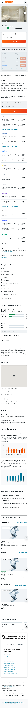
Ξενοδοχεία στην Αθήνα (9, 658)
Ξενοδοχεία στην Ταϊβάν (7, 703)
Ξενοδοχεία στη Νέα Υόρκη (10, 659)
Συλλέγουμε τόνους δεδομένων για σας (12, 693)
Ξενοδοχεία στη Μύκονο (9, 654)
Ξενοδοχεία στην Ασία (19, 702)
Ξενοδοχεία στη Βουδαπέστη (10, 673)
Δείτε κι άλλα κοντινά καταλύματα (22, 523)
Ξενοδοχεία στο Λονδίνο (9, 669)
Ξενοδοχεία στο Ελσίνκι (9, 661)
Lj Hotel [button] (3, 541)
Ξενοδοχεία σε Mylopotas (9, 663)
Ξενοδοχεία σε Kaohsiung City (10, 704)
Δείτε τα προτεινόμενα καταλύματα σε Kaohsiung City (21, 585)
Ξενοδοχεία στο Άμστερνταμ (10, 656)
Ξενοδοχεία (11, 702)
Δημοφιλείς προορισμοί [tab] (8, 644)
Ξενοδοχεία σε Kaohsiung (19, 703)
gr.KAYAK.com (5, 702)
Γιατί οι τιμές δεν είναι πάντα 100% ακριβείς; (13, 695)
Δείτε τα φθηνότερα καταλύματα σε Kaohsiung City (21, 554)
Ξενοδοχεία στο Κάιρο (9, 671)
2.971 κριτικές (18, 28)
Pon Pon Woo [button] (4, 604)
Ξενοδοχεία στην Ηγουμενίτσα (10, 667)
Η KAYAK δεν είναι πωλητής (9, 690)
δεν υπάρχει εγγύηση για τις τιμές (8, 686)
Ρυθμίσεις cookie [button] (4, 257)
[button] (2, 2)
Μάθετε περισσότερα (7, 251)
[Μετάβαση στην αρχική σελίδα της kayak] (9, 2)
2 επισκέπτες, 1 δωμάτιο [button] (9, 37)
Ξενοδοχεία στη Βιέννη (9, 665)
